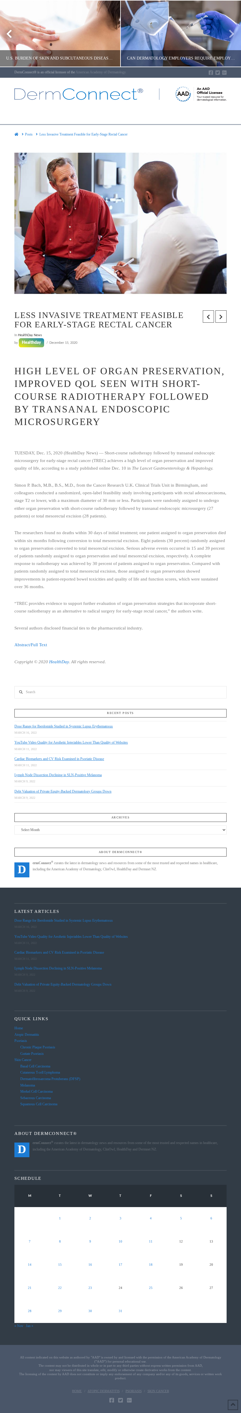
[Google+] (224, 72)
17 (120, 1264)
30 (90, 1311)
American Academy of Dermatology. (101, 72)
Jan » (29, 1326)
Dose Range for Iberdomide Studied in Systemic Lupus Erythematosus (63, 726)
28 (29, 1311)
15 (60, 1264)
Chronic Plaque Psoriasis (37, 1047)
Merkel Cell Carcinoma (36, 1091)
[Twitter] (217, 72)
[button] (121, 115)
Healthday (31, 343)
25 (151, 1288)
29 (60, 1311)
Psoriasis (20, 1041)
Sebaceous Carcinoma (35, 1098)
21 (29, 1288)
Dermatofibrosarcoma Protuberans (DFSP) (50, 1079)
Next (228, 33)
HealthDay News (30, 335)
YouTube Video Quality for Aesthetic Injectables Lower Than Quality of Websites (71, 742)
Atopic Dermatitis (26, 1035)
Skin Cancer (22, 1060)
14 (29, 1264)
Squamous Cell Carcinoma (38, 1104)
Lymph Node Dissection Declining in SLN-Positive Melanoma (58, 775)
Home (18, 1028)
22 (60, 1288)
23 (90, 1288)
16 (90, 1264)
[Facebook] (211, 72)
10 (120, 1241)
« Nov (18, 1326)
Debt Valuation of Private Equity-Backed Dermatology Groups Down (62, 791)
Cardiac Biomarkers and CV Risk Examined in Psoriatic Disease (59, 759)
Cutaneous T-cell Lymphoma (40, 1072)
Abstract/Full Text (30, 644)
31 (120, 1311)
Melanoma (27, 1085)
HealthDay (59, 661)
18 (151, 1264)
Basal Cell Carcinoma (35, 1066)
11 (151, 1241)
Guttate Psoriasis (32, 1054)
